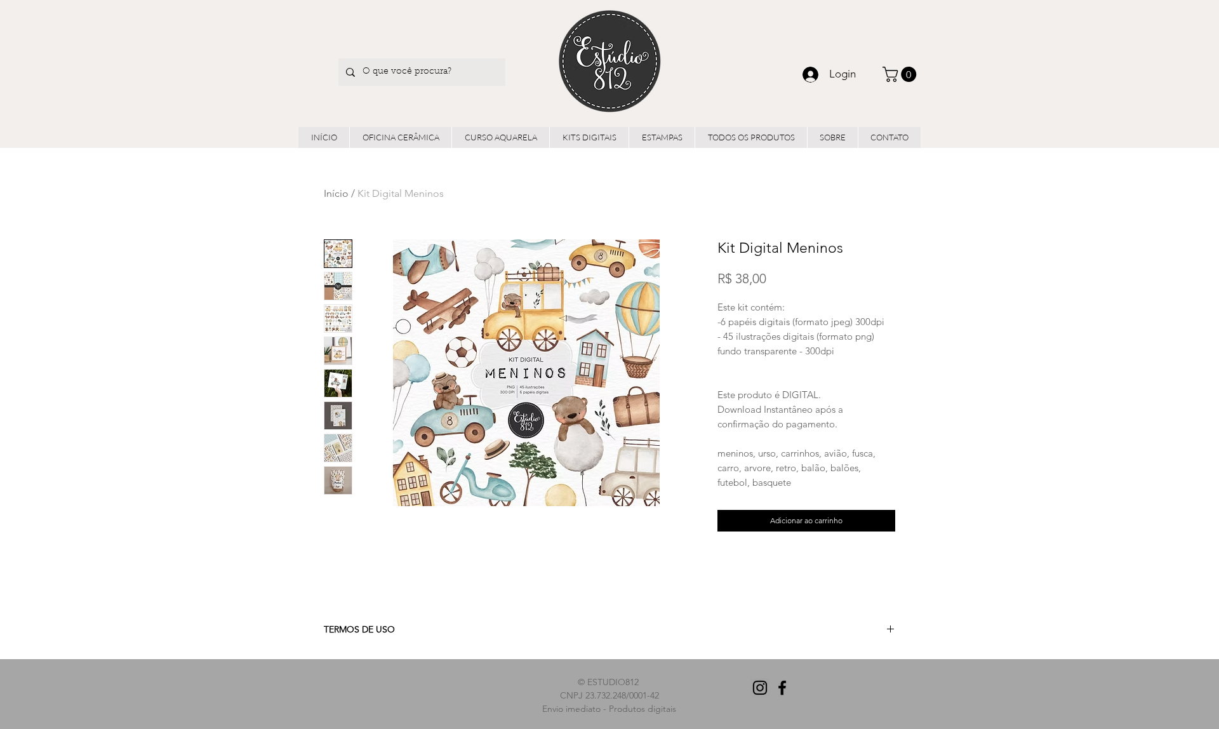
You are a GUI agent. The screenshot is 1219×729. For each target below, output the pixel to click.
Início (336, 193)
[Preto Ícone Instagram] (759, 687)
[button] (901, 74)
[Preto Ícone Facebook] (782, 687)
